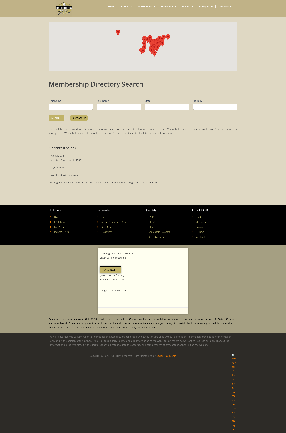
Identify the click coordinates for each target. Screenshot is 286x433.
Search (56, 117)
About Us (126, 6)
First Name (55, 100)
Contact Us (225, 6)
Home (111, 6)
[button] (144, 44)
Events (186, 6)
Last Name (103, 100)
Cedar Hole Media (166, 355)
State (147, 100)
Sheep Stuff (206, 6)
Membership (145, 6)
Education (167, 6)
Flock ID (197, 100)
